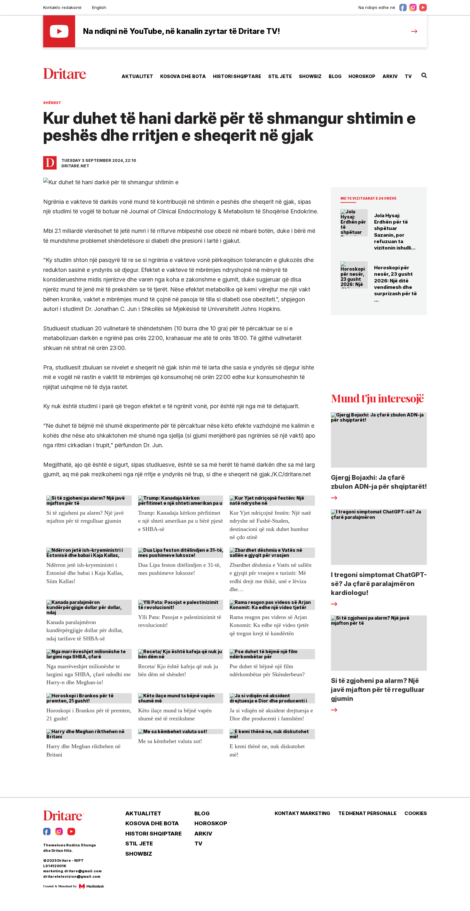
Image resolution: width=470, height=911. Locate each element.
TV (408, 76)
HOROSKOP (362, 76)
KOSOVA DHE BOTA (183, 76)
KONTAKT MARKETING (302, 813)
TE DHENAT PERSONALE (367, 813)
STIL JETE (280, 76)
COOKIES (415, 813)
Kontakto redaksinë (62, 7)
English (99, 7)
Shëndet (52, 103)
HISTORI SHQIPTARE (237, 76)
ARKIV (390, 76)
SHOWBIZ (310, 76)
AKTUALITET (137, 76)
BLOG (335, 76)
